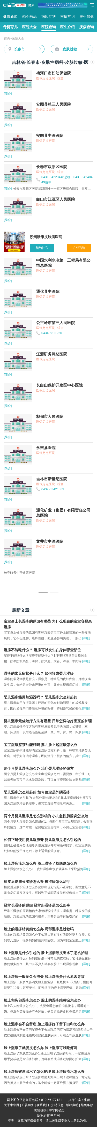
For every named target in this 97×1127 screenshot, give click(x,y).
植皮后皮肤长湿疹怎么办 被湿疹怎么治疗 (37, 881)
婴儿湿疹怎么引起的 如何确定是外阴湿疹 (37, 792)
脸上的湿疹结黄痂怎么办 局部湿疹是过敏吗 (39, 929)
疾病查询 (86, 27)
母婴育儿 (10, 27)
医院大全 (29, 27)
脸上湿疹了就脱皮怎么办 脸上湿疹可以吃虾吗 (40, 1048)
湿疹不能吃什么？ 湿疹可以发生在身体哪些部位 (42, 650)
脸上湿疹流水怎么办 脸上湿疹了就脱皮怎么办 (40, 863)
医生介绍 (67, 27)
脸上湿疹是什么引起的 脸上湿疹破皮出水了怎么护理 (46, 953)
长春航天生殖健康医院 (19, 572)
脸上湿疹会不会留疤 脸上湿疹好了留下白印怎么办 (44, 1024)
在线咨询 (79, 248)
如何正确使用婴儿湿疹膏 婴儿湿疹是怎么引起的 (42, 840)
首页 (7, 38)
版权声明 (72, 1105)
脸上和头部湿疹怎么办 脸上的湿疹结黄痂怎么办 (42, 1000)
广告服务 (28, 1105)
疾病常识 (67, 16)
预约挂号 (42, 248)
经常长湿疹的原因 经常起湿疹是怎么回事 (37, 905)
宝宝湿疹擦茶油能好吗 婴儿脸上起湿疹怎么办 (40, 745)
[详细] (86, 638)
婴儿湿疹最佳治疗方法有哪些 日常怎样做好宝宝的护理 (48, 721)
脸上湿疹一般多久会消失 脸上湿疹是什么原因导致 (44, 976)
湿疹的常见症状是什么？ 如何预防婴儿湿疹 (39, 673)
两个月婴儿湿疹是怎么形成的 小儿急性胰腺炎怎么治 (46, 816)
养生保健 (86, 16)
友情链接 (40, 1110)
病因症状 (48, 16)
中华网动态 (56, 1110)
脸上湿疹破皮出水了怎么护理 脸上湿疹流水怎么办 (44, 1071)
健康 (31, 5)
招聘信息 (57, 1105)
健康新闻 (10, 16)
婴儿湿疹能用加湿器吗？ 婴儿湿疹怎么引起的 (40, 697)
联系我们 (42, 1105)
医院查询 (48, 27)
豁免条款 (87, 1105)
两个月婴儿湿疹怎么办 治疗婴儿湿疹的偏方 (39, 768)
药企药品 (29, 16)
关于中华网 (11, 1105)
